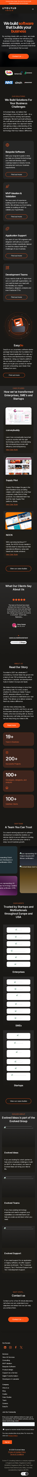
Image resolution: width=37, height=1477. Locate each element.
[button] (24, 1473)
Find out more (16, 174)
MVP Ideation (7, 1363)
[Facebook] (15, 1347)
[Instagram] (10, 1347)
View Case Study (12, 450)
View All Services (8, 1357)
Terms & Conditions (17, 1454)
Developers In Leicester (10, 1379)
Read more (11, 725)
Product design (7, 1370)
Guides (4, 1394)
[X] (21, 1347)
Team (4, 1400)
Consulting (6, 1360)
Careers (5, 1403)
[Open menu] (33, 9)
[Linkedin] (5, 1347)
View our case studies (18, 569)
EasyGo (5, 1406)
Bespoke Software (8, 1367)
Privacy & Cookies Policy (17, 1452)
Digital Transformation (10, 1376)
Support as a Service (9, 1373)
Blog (4, 1391)
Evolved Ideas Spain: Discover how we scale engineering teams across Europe (18, 2)
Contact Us (16, 56)
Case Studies (6, 1397)
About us (5, 1388)
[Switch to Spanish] (33, 1450)
